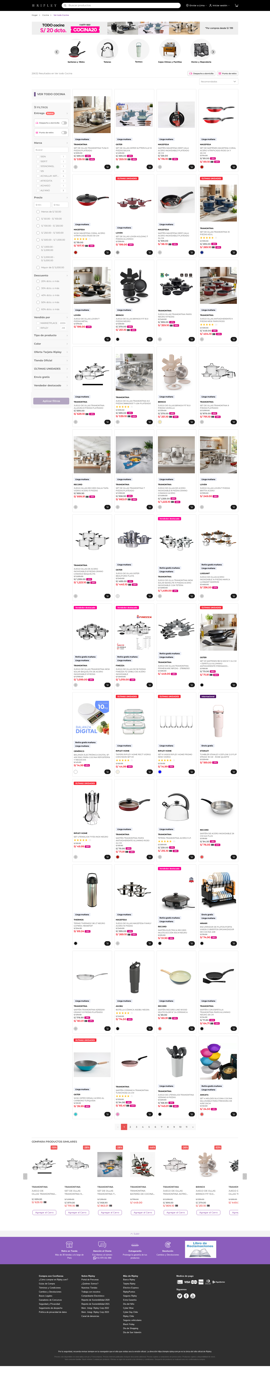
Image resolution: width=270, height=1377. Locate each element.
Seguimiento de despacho (50, 1308)
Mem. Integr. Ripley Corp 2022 (95, 1308)
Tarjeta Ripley (129, 1283)
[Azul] (202, 252)
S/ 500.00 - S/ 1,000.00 (53, 239)
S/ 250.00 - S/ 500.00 (52, 232)
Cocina (45, 15)
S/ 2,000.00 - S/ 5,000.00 (48, 259)
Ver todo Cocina (61, 15)
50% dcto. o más (50, 302)
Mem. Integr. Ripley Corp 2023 (95, 1312)
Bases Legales (45, 1296)
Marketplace (48, 323)
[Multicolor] (202, 857)
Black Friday (129, 1324)
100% (43, 156)
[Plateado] (76, 167)
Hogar (35, 15)
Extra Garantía (129, 1300)
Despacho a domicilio (203, 73)
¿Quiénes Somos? (89, 1283)
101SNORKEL (47, 166)
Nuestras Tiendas (89, 1288)
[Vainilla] (160, 422)
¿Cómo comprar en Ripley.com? (53, 1279)
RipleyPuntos (129, 1292)
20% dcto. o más (50, 281)
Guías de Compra (47, 1283)
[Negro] (118, 339)
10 (180, 1127)
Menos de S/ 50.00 (51, 211)
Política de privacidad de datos (53, 1312)
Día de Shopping (130, 1328)
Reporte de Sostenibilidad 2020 (95, 1300)
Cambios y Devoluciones (50, 1292)
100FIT (43, 161)
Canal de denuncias (90, 1316)
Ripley (44, 327)
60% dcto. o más (50, 309)
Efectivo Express (131, 1288)
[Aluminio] (118, 252)
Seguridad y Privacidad (49, 1304)
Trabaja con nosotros (90, 1292)
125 (42, 171)
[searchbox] (125, 5)
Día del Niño (128, 1304)
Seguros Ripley (130, 1296)
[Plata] (118, 596)
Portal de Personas (90, 1279)
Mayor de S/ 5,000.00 (52, 267)
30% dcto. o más (50, 288)
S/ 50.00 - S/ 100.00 (51, 218)
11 (186, 1127)
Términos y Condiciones (50, 1288)
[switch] (64, 123)
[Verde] (118, 167)
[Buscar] (65, 5)
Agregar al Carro (44, 1212)
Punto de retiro (229, 73)
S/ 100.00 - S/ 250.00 (52, 225)
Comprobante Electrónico (92, 1296)
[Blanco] (76, 772)
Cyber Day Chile (130, 1312)
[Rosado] (118, 1114)
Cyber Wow (128, 1308)
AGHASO (45, 185)
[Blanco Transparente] (118, 772)
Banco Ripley (129, 1279)
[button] (236, 5)
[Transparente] (160, 772)
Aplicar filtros (51, 401)
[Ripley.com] (46, 5)
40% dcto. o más (50, 295)
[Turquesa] (76, 1114)
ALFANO (45, 190)
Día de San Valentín (132, 1332)
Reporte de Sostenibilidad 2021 (95, 1304)
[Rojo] (202, 167)
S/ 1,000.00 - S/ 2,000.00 (47, 248)
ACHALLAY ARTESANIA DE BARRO (50, 175)
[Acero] (160, 339)
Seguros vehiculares (132, 1320)
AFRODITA (46, 180)
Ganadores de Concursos (50, 1300)
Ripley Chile (128, 1316)
